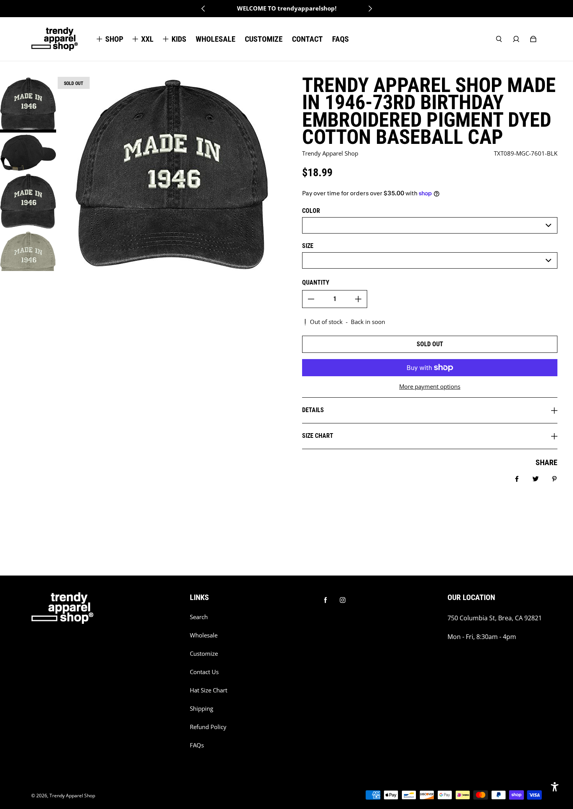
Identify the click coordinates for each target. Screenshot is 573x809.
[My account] (516, 39)
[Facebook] (325, 600)
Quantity (315, 282)
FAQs (197, 745)
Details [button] (313, 410)
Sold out (430, 344)
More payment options (429, 386)
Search (199, 617)
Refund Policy (208, 727)
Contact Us (204, 672)
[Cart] (533, 39)
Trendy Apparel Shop (72, 795)
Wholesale (204, 635)
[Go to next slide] (370, 8)
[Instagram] (342, 600)
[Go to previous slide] (203, 8)
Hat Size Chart (208, 690)
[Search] (499, 39)
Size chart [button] (317, 435)
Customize (204, 654)
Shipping (201, 709)
